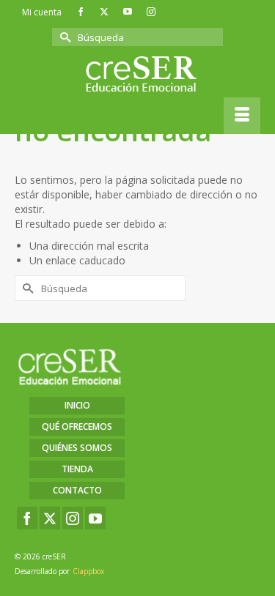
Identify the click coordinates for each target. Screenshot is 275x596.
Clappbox (88, 571)
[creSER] (141, 75)
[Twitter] (50, 518)
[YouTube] (95, 518)
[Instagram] (72, 518)
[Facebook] (27, 518)
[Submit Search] (63, 37)
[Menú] (242, 115)
